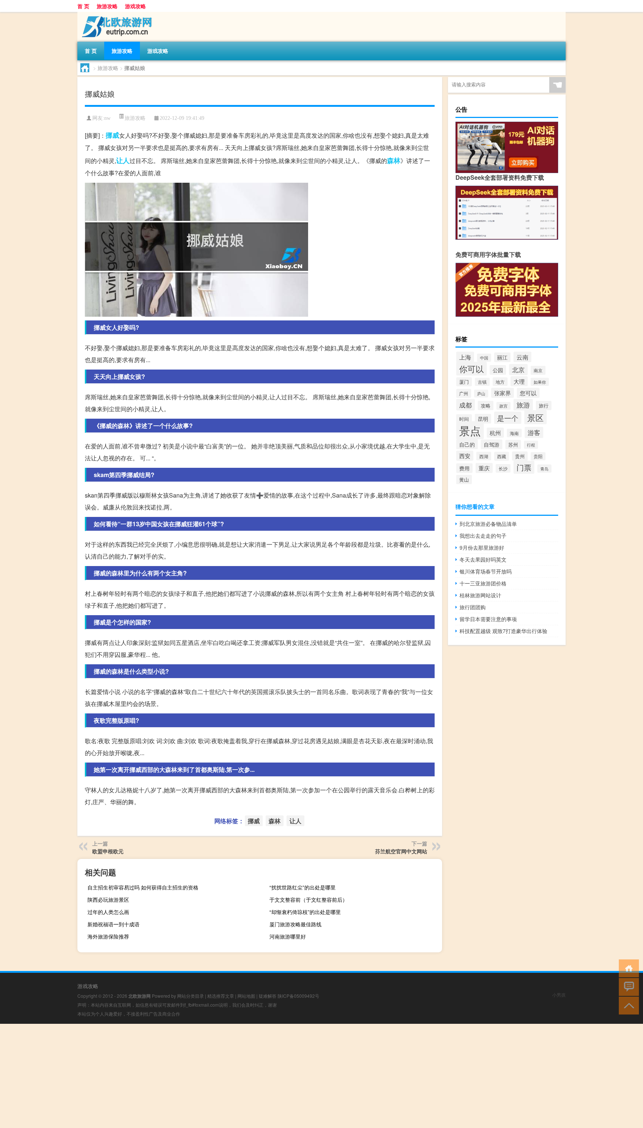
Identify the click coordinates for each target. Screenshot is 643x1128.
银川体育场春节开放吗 (486, 571)
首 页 (83, 6)
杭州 (495, 433)
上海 (465, 357)
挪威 (112, 135)
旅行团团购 (473, 607)
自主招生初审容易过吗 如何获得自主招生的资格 (142, 887)
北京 (518, 369)
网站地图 (246, 996)
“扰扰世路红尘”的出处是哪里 (302, 887)
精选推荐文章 (220, 996)
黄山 (464, 479)
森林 (393, 160)
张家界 (502, 393)
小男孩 (559, 994)
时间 (464, 418)
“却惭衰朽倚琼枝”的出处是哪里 (305, 911)
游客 (534, 432)
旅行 (543, 405)
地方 (500, 381)
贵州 (520, 456)
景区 (535, 417)
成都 (465, 404)
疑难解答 (267, 996)
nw (107, 118)
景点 (470, 430)
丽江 (502, 357)
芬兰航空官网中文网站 (401, 851)
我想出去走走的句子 (483, 535)
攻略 (485, 405)
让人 (122, 160)
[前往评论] (627, 986)
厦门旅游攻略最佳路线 (295, 924)
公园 (498, 370)
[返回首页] (627, 967)
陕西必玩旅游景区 (108, 899)
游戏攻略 (135, 6)
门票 (523, 467)
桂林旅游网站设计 (480, 595)
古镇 (482, 382)
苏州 (513, 444)
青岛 (544, 469)
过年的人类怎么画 (108, 911)
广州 (463, 393)
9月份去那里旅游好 (482, 547)
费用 (464, 468)
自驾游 (491, 444)
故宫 (503, 406)
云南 (522, 357)
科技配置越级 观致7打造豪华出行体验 (503, 631)
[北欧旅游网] (116, 14)
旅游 (523, 404)
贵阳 (538, 456)
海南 (514, 433)
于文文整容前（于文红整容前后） (308, 899)
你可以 (471, 368)
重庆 (484, 468)
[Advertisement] (223, 1076)
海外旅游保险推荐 (108, 936)
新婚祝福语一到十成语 (113, 924)
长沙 (503, 468)
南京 (538, 370)
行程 (531, 445)
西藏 (501, 456)
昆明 (483, 418)
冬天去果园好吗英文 (483, 559)
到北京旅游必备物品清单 (488, 523)
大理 (519, 381)
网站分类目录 (190, 996)
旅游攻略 (107, 6)
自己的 (467, 444)
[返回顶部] (627, 1005)
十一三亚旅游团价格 (483, 583)
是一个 (507, 418)
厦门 (464, 381)
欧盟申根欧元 (108, 851)
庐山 (481, 393)
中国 (484, 358)
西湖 (483, 456)
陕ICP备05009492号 (298, 996)
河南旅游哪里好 (287, 936)
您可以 (528, 393)
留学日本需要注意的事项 (488, 619)
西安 (464, 456)
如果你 (540, 382)
